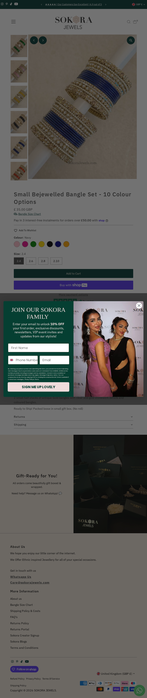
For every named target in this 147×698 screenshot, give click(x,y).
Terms (37, 379)
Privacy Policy (29, 379)
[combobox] (11, 360)
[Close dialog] (139, 305)
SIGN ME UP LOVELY (38, 386)
